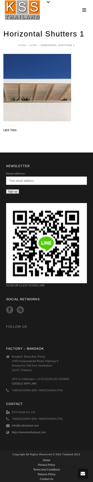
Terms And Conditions (46, 469)
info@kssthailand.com (25, 425)
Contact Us (46, 479)
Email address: (16, 173)
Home (22, 45)
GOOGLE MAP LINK (24, 383)
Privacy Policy (46, 465)
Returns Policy (47, 474)
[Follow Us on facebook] (9, 310)
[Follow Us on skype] (20, 310)
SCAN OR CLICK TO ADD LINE (25, 285)
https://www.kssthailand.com (29, 432)
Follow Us (16, 326)
